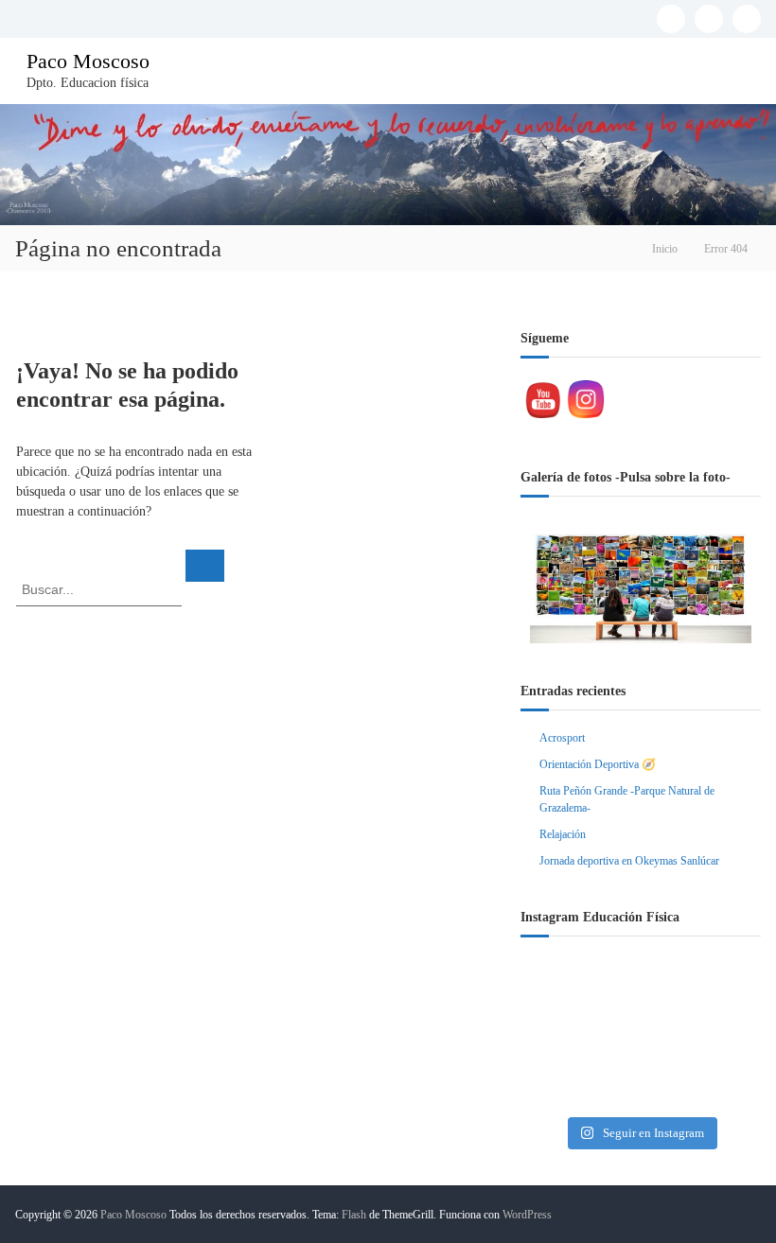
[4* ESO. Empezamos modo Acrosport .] (640, 1034)
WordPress (527, 1214)
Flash (354, 1214)
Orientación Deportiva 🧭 (597, 764)
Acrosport (562, 737)
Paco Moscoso (88, 61)
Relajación (562, 834)
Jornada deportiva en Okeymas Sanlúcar (629, 860)
